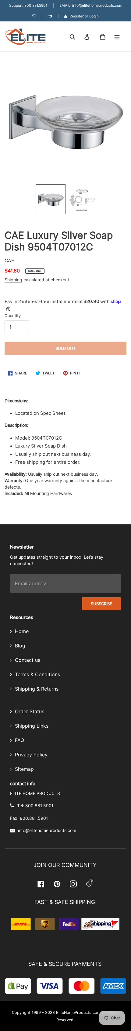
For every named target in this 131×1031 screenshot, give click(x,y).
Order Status (28, 711)
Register (76, 16)
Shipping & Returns (35, 689)
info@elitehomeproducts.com (97, 5)
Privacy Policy (30, 754)
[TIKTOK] (90, 884)
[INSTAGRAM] (73, 883)
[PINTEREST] (57, 883)
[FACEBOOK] (40, 883)
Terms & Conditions (36, 674)
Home (21, 631)
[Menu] (117, 36)
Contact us (26, 660)
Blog (19, 645)
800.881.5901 (35, 5)
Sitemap (23, 769)
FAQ (18, 740)
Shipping (13, 279)
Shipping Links (30, 726)
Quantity (13, 315)
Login (94, 16)
